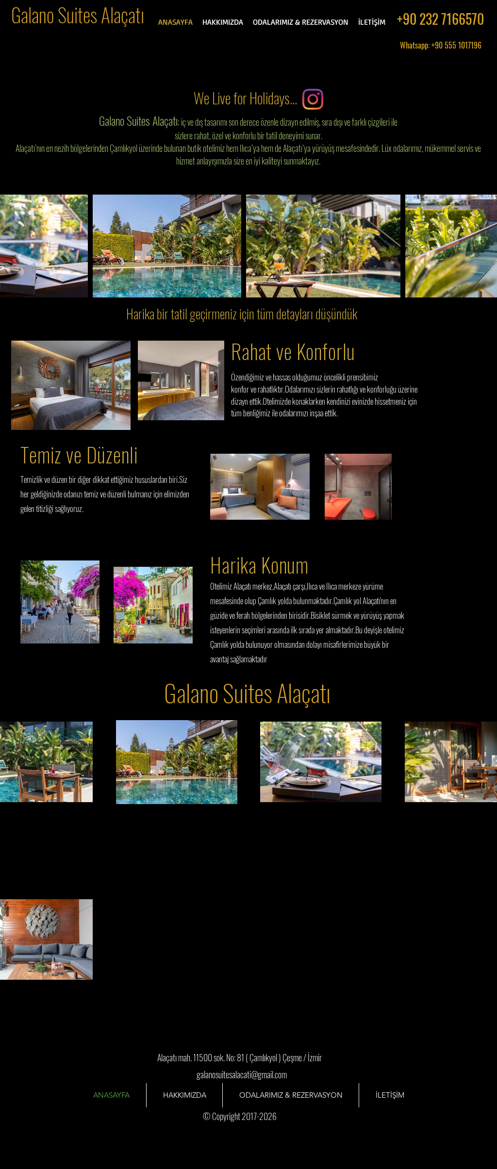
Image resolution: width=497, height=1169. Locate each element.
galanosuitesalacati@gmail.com (242, 1074)
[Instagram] (312, 99)
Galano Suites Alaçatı (77, 14)
